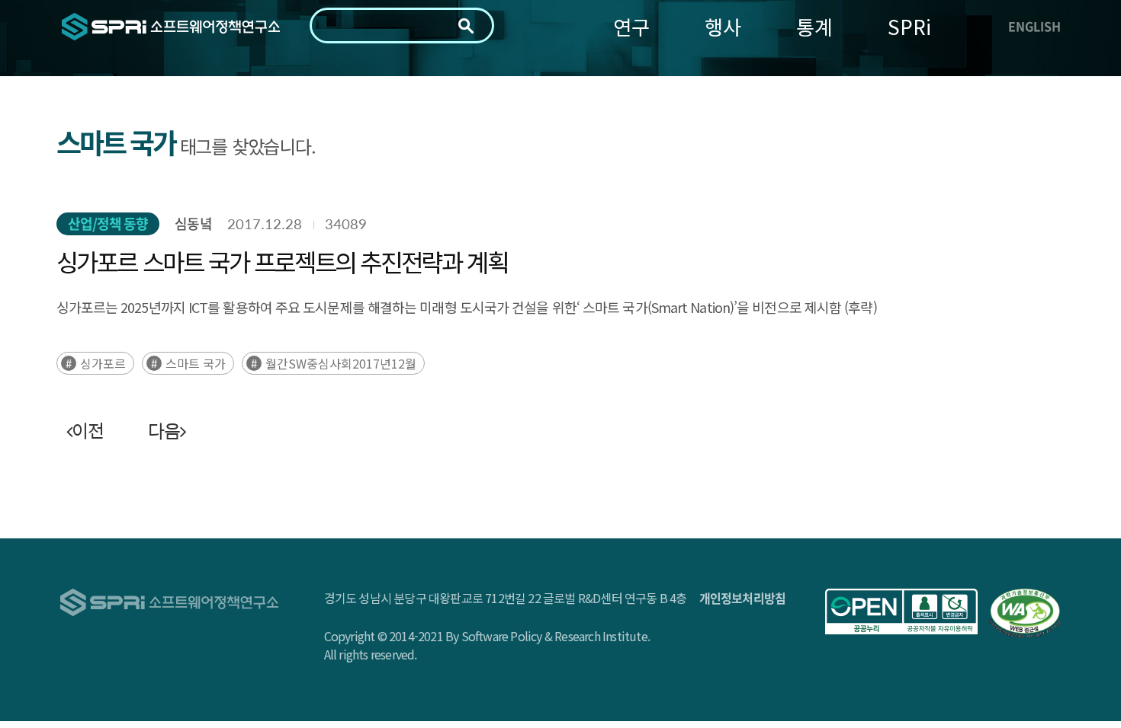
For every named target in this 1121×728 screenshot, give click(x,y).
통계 (814, 26)
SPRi (909, 26)
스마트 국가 (195, 363)
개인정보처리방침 (742, 598)
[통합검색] (466, 26)
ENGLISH (1034, 26)
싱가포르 (103, 363)
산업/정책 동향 (108, 223)
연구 (631, 26)
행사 (723, 26)
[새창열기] (901, 611)
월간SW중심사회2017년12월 (340, 363)
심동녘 (193, 223)
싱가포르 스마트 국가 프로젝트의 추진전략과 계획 (282, 261)
